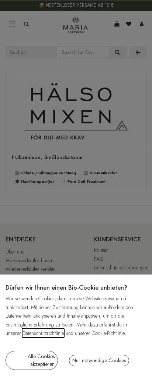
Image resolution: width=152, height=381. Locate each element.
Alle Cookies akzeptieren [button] (41, 360)
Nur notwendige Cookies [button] (99, 360)
